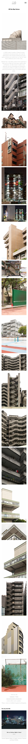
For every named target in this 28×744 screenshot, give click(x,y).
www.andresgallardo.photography (14, 698)
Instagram (12, 696)
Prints (17, 696)
